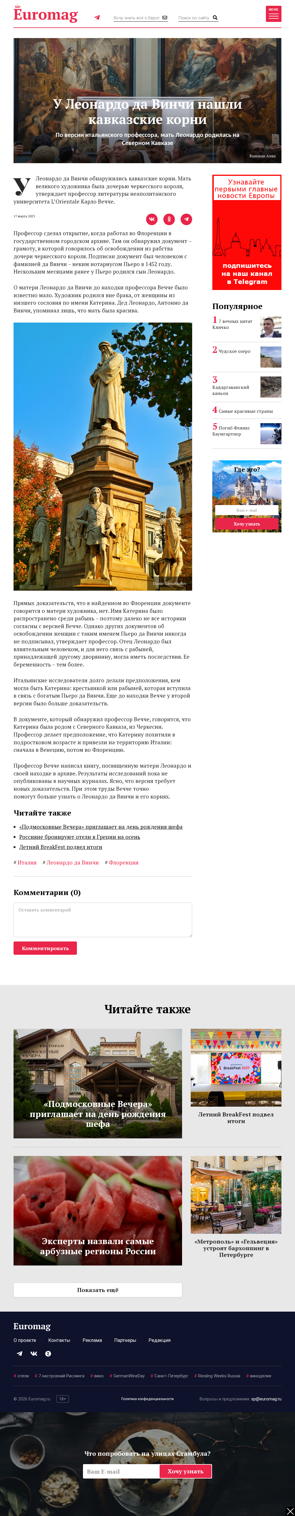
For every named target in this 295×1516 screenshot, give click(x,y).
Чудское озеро (234, 351)
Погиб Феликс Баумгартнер (231, 431)
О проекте (25, 1340)
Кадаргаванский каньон (230, 390)
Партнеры (125, 1340)
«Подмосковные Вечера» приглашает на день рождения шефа (101, 826)
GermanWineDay (127, 1375)
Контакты (59, 1340)
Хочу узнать (247, 524)
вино (97, 1375)
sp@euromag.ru (266, 1399)
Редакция (160, 1340)
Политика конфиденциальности (147, 1399)
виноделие (258, 1375)
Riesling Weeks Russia (217, 1375)
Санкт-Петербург (169, 1375)
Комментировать (45, 948)
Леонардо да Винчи (71, 862)
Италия (25, 862)
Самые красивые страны (246, 411)
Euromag (46, 13)
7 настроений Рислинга (59, 1375)
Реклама (92, 1340)
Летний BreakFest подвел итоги (60, 846)
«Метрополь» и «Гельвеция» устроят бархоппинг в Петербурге (236, 1248)
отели (21, 1375)
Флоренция (122, 862)
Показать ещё (97, 1290)
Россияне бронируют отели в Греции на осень (79, 836)
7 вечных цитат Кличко (232, 324)
